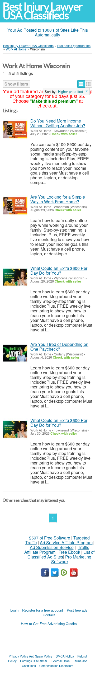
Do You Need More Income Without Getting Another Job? (57, 123)
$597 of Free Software (49, 538)
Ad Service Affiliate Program (66, 542)
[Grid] (88, 84)
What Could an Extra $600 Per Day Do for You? (58, 270)
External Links (60, 661)
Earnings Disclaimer (33, 661)
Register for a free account (42, 610)
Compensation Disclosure (56, 666)
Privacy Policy (18, 656)
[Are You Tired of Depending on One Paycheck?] (15, 353)
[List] (81, 84)
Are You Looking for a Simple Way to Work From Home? (57, 199)
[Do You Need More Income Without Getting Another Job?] (15, 130)
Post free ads (77, 610)
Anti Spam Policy (40, 656)
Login (14, 610)
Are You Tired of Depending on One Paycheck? (59, 346)
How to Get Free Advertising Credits (49, 623)
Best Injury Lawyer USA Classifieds (42, 11)
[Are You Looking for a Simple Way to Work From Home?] (15, 206)
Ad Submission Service (52, 547)
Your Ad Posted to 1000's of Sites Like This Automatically (47, 32)
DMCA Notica (65, 656)
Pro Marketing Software (71, 559)
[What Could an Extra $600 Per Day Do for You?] (15, 277)
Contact (49, 614)
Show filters (16, 84)
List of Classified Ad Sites (60, 554)
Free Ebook (69, 552)
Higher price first (70, 91)
